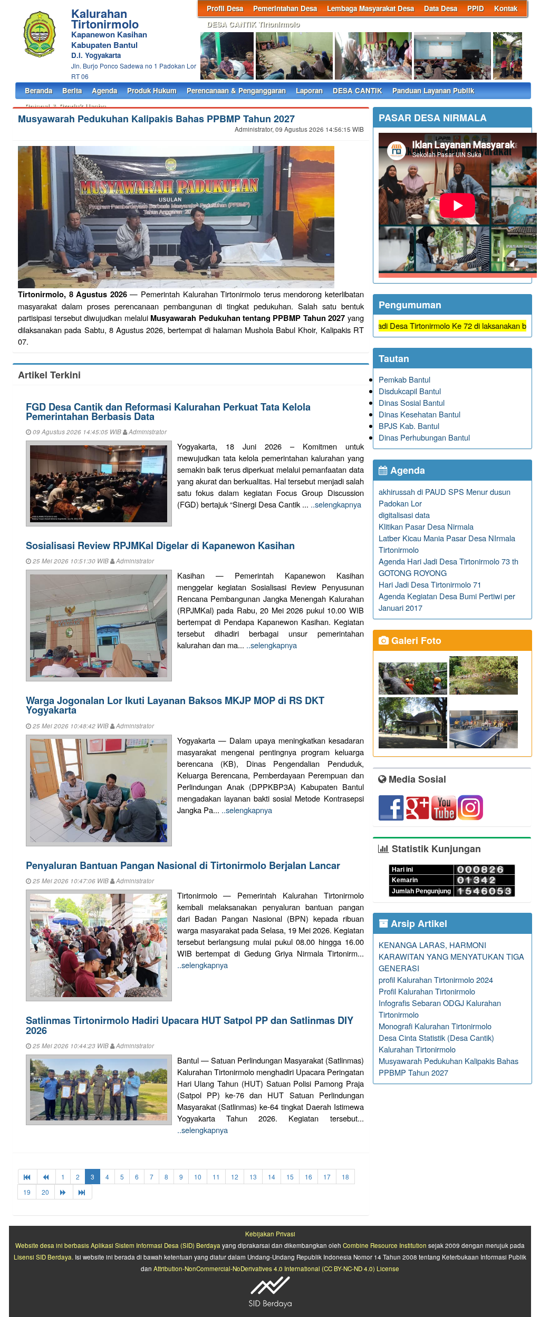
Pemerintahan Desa (285, 8)
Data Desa (440, 8)
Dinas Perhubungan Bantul (424, 437)
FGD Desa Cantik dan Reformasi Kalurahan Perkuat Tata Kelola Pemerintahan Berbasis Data (168, 411)
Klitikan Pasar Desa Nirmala (426, 526)
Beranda (38, 90)
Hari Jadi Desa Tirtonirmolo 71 (430, 584)
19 (27, 1191)
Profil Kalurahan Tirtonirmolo (427, 991)
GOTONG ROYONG (413, 572)
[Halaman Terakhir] (82, 1191)
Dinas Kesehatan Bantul (419, 414)
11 (216, 1176)
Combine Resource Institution (385, 1245)
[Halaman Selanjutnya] (63, 1191)
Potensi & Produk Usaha (65, 106)
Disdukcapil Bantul (410, 390)
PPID (475, 8)
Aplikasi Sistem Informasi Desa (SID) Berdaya (155, 1245)
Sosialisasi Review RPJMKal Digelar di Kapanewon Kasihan (160, 545)
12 (234, 1176)
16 (308, 1176)
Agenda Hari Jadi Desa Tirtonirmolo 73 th (448, 561)
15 (290, 1176)
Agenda (104, 90)
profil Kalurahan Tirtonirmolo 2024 (436, 979)
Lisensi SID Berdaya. (43, 1257)
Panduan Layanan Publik (433, 90)
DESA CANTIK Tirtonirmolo (253, 24)
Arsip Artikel (417, 923)
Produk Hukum (152, 90)
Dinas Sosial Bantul (412, 402)
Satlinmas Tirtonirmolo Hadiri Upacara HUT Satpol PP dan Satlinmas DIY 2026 (189, 1025)
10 (197, 1176)
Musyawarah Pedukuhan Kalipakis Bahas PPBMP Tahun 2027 (156, 118)
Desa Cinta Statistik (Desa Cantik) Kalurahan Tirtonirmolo (436, 1043)
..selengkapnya (336, 504)
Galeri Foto (415, 640)
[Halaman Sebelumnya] (46, 1176)
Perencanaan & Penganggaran (236, 90)
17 (327, 1176)
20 (45, 1191)
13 (253, 1176)
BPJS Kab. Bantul (409, 425)
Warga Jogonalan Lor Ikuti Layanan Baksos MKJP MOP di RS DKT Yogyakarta (175, 705)
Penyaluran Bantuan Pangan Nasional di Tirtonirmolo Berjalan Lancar (183, 865)
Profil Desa (225, 8)
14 (271, 1176)
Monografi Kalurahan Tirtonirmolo (435, 1025)
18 (345, 1176)
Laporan (309, 90)
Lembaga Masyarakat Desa (370, 8)
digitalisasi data (404, 514)
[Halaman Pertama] (27, 1176)
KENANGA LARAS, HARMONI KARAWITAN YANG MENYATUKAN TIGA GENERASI (451, 956)
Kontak (505, 8)
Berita (72, 90)
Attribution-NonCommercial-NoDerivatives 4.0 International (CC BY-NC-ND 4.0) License (276, 1268)
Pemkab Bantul (404, 379)
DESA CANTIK (357, 90)
